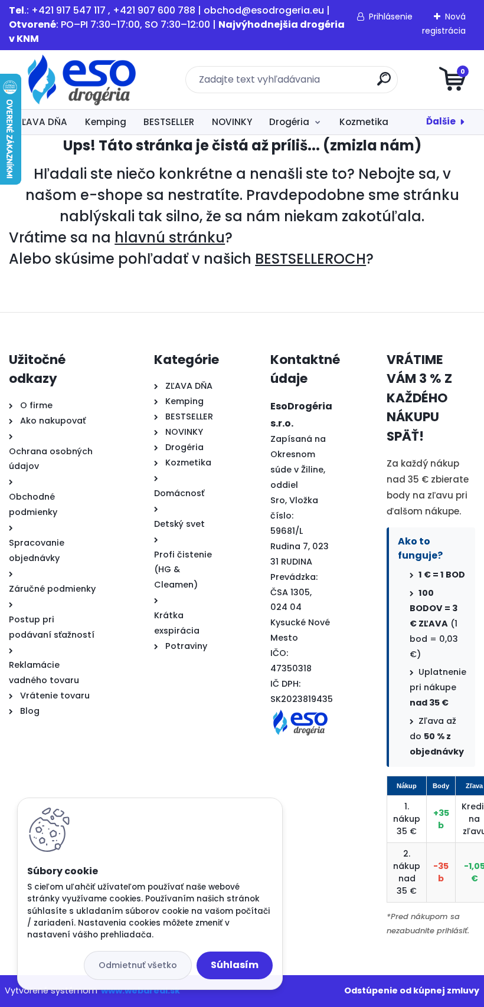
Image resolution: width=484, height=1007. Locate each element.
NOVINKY (232, 122)
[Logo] (81, 79)
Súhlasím (235, 965)
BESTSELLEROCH (310, 258)
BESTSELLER (168, 122)
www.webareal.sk (140, 990)
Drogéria (289, 122)
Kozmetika (363, 122)
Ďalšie (441, 121)
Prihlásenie (391, 16)
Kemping (105, 122)
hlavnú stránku (170, 237)
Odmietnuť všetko (138, 965)
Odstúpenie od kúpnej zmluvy (411, 990)
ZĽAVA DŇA (42, 122)
